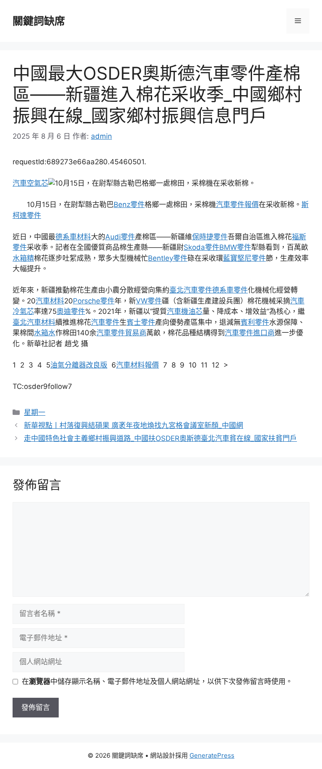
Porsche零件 (93, 301)
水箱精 (23, 258)
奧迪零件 (71, 311)
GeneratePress (212, 755)
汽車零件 (105, 322)
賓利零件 (255, 322)
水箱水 (44, 333)
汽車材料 (50, 301)
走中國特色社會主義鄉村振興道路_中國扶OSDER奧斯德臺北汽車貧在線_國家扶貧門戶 (160, 438)
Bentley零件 (167, 258)
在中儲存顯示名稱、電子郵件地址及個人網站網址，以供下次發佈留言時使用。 (157, 681)
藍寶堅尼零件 (244, 258)
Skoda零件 (201, 247)
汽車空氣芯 (30, 183)
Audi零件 (120, 237)
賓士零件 (141, 322)
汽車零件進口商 (250, 333)
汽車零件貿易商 (121, 333)
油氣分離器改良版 (78, 365)
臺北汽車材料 (34, 322)
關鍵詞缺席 (39, 21)
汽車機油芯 (185, 311)
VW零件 (149, 301)
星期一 (34, 412)
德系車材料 (73, 237)
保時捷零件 (210, 237)
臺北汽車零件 (190, 290)
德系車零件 (230, 290)
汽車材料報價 (137, 365)
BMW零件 (235, 247)
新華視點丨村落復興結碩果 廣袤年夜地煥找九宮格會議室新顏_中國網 (133, 425)
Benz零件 (129, 204)
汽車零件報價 (237, 204)
